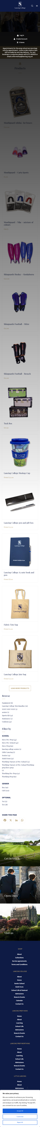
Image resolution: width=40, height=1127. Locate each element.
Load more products (20, 688)
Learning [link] (19, 1023)
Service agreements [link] (19, 961)
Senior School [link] (19, 983)
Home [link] (19, 980)
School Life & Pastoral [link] (19, 990)
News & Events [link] (19, 997)
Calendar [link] (19, 1000)
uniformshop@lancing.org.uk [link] (22, 56)
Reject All (20, 1122)
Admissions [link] (19, 994)
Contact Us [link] (19, 1004)
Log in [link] (22, 35)
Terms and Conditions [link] (19, 964)
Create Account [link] (21, 39)
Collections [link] (19, 957)
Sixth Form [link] (19, 987)
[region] (20, 1108)
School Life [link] (19, 1026)
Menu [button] (37, 6)
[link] (20, 6)
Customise (20, 1117)
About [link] (19, 954)
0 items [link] (21, 42)
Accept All (20, 1111)
